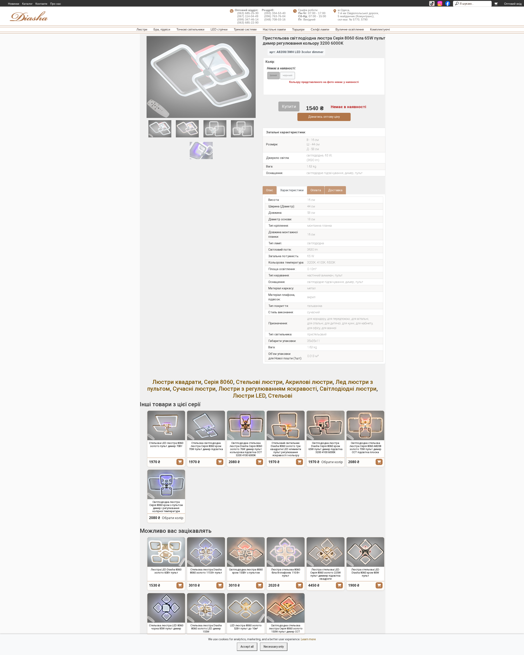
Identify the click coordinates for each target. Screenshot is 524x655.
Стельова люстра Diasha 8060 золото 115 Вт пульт (206, 571)
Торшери (298, 29)
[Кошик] (496, 3)
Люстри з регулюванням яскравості (267, 388)
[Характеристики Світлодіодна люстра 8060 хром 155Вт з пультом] (246, 552)
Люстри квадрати (176, 382)
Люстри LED (249, 395)
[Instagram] (439, 3)
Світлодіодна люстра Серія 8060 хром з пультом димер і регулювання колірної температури (166, 506)
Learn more (308, 639)
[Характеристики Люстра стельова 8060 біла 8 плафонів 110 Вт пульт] (286, 552)
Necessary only (274, 646)
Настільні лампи (274, 29)
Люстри (142, 29)
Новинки (13, 3)
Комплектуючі (380, 29)
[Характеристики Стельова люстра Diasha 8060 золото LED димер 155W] (206, 608)
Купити (179, 462)
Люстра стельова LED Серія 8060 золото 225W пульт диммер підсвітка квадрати (325, 574)
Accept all (247, 646)
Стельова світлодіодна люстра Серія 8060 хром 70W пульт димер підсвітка (206, 446)
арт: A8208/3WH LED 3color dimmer (296, 52)
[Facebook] (447, 3)
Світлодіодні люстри (348, 388)
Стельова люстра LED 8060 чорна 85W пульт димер (166, 627)
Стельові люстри (259, 382)
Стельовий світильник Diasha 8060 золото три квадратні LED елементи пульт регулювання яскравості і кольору (285, 449)
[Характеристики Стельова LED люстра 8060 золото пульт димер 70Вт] (166, 425)
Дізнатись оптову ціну (324, 117)
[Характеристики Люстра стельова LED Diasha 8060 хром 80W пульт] (365, 552)
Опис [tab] (269, 190)
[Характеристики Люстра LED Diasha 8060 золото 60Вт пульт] (166, 552)
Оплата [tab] (316, 190)
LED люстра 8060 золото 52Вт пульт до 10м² (246, 627)
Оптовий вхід (513, 3)
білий (273, 75)
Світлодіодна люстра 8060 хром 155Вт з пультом (246, 571)
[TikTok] (432, 3)
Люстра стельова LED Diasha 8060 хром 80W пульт (365, 572)
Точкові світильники (190, 29)
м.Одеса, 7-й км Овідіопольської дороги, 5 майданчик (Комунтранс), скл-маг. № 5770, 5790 (358, 14)
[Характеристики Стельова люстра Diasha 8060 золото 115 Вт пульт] (206, 552)
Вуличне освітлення (349, 29)
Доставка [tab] (335, 190)
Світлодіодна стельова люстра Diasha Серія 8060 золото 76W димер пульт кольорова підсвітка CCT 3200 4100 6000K (246, 449)
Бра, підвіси (162, 29)
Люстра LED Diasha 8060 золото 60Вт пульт (166, 571)
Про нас (55, 3)
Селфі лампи (320, 29)
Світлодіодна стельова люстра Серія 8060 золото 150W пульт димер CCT (286, 628)
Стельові (280, 395)
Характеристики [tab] (292, 190)
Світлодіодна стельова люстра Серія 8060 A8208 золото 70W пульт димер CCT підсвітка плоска (365, 447)
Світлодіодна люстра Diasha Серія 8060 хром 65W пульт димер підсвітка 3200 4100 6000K (325, 447)
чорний (287, 75)
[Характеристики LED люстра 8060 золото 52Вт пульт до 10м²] (246, 608)
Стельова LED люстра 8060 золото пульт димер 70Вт (166, 444)
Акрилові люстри (309, 382)
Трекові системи (245, 29)
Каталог (27, 3)
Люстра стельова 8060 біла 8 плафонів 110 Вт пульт (285, 572)
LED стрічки (219, 29)
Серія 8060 (218, 382)
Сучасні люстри (194, 388)
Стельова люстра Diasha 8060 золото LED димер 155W (206, 628)
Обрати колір (332, 462)
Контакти (41, 3)
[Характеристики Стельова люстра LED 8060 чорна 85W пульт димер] (166, 608)
